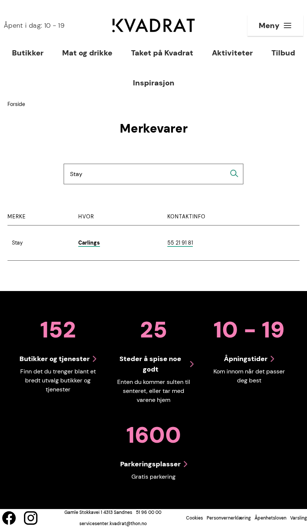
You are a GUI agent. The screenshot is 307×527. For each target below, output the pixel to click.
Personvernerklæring (229, 518)
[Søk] (234, 173)
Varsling (298, 518)
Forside (16, 104)
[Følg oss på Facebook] (9, 518)
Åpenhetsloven (270, 518)
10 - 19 (34, 25)
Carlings (89, 242)
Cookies (194, 518)
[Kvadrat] (153, 25)
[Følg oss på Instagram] (31, 518)
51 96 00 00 (148, 512)
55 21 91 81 (180, 243)
